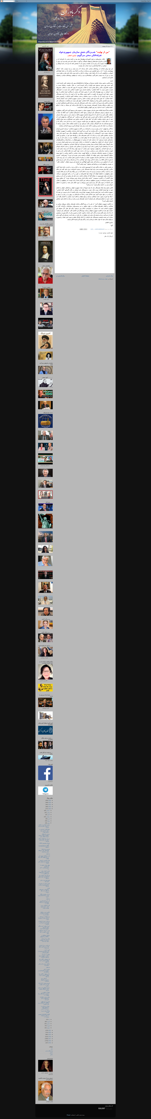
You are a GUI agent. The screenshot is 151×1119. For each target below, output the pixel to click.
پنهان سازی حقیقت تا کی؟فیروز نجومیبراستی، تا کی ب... (45, 867)
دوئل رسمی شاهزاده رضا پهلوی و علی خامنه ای (45, 998)
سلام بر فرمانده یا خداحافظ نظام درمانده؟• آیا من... (45, 1007)
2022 (49, 808)
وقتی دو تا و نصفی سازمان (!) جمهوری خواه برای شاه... (45, 940)
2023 (49, 806)
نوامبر (48, 812)
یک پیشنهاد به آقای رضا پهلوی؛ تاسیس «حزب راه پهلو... (44, 960)
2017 (49, 1038)
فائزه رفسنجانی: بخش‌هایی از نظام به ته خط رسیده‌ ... (44, 890)
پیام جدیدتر (109, 276)
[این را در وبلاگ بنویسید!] (85, 229)
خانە (52, 1049)
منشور (51, 1052)
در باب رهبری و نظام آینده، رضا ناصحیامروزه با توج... (44, 895)
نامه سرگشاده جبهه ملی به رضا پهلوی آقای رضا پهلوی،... (44, 857)
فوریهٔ (48, 1025)
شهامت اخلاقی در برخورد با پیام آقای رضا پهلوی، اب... (44, 994)
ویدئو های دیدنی (49, 1050)
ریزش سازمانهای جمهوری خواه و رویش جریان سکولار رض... (44, 835)
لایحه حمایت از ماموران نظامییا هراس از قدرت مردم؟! (44, 885)
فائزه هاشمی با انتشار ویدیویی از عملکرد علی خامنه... (44, 862)
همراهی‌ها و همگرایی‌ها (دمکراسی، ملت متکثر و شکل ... (44, 877)
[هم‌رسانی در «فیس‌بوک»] (82, 229)
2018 (49, 1036)
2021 (49, 1030)
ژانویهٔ (48, 1027)
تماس (51, 1054)
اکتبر (48, 814)
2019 (49, 1034)
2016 (49, 1040)
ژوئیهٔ (48, 820)
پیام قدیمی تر (60, 276)
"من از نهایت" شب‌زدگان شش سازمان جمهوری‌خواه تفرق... (44, 927)
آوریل (48, 1021)
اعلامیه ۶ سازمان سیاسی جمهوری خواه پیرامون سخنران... (44, 956)
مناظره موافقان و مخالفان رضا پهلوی (45, 936)
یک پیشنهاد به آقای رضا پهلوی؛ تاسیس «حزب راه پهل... (44, 975)
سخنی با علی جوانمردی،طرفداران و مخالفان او (44, 970)
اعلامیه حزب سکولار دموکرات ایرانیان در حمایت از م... (45, 913)
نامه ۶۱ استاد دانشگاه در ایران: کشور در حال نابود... (44, 932)
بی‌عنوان (48, 853)
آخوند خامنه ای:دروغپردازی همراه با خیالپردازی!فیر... (44, 951)
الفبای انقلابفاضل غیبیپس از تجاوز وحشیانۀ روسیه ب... (44, 1015)
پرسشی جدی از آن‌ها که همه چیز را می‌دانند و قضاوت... (44, 923)
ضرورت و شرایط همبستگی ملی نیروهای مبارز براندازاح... (44, 850)
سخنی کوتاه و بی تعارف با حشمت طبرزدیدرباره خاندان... (44, 826)
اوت (49, 818)
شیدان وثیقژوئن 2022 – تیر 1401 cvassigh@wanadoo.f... (44, 845)
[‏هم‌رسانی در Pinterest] (80, 229)
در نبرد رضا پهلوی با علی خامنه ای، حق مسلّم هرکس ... (44, 840)
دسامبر (48, 810)
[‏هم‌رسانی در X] (83, 229)
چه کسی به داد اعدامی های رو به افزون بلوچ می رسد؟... (44, 947)
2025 (49, 802)
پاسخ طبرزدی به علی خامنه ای (45, 881)
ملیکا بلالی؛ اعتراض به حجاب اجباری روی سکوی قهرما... (44, 831)
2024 (49, 804)
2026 (49, 800)
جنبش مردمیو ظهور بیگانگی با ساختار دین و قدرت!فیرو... (44, 1003)
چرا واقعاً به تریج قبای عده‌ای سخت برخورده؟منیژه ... (44, 918)
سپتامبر (48, 816)
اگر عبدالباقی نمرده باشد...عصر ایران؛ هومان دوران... (45, 907)
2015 (49, 1042)
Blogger (69, 1115)
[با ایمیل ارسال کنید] (86, 229)
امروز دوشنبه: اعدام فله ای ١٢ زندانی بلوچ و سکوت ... (44, 984)
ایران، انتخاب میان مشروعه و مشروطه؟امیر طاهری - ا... (44, 872)
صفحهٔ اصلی (85, 276)
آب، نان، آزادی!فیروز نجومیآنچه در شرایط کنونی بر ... (44, 902)
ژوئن (48, 823)
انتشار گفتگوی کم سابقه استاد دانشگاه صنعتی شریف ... (44, 989)
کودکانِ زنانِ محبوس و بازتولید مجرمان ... (45, 980)
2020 (49, 1032)
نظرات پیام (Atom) (103, 279)
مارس (48, 1023)
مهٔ (49, 1019)
